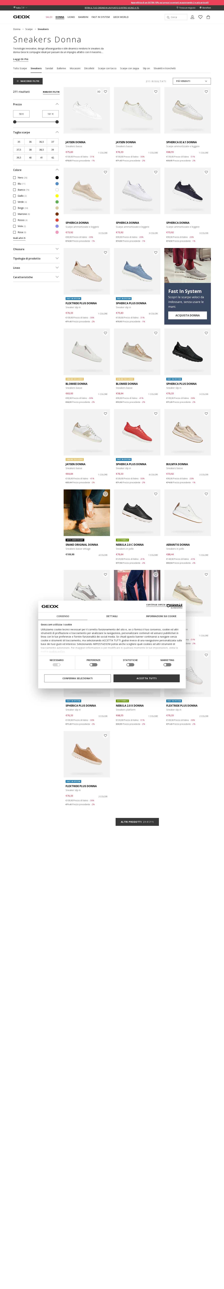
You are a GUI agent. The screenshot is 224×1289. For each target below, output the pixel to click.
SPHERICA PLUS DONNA (131, 303)
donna (16, 29)
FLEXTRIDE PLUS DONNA (81, 303)
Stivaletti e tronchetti (165, 68)
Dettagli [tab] (112, 616)
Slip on (146, 68)
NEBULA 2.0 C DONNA (130, 545)
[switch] (93, 664)
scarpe (29, 29)
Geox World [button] (121, 17)
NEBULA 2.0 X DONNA (130, 705)
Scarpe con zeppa (129, 68)
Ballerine (61, 68)
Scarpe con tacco (107, 68)
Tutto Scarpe (20, 68)
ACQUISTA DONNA (187, 315)
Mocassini (75, 68)
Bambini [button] (83, 17)
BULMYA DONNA (177, 464)
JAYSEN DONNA (75, 142)
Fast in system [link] (101, 17)
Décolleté (89, 68)
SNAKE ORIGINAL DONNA (82, 545)
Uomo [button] (71, 17)
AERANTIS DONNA (178, 545)
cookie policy (57, 651)
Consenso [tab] (63, 616)
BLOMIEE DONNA (76, 384)
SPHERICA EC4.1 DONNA (181, 142)
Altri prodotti (137, 821)
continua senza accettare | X (164, 604)
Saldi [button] (49, 17)
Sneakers (36, 68)
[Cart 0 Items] (207, 20)
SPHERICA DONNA (77, 223)
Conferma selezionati (77, 678)
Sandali (49, 68)
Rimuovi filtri (51, 92)
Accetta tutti (146, 678)
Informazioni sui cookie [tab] (161, 616)
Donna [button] (60, 17)
